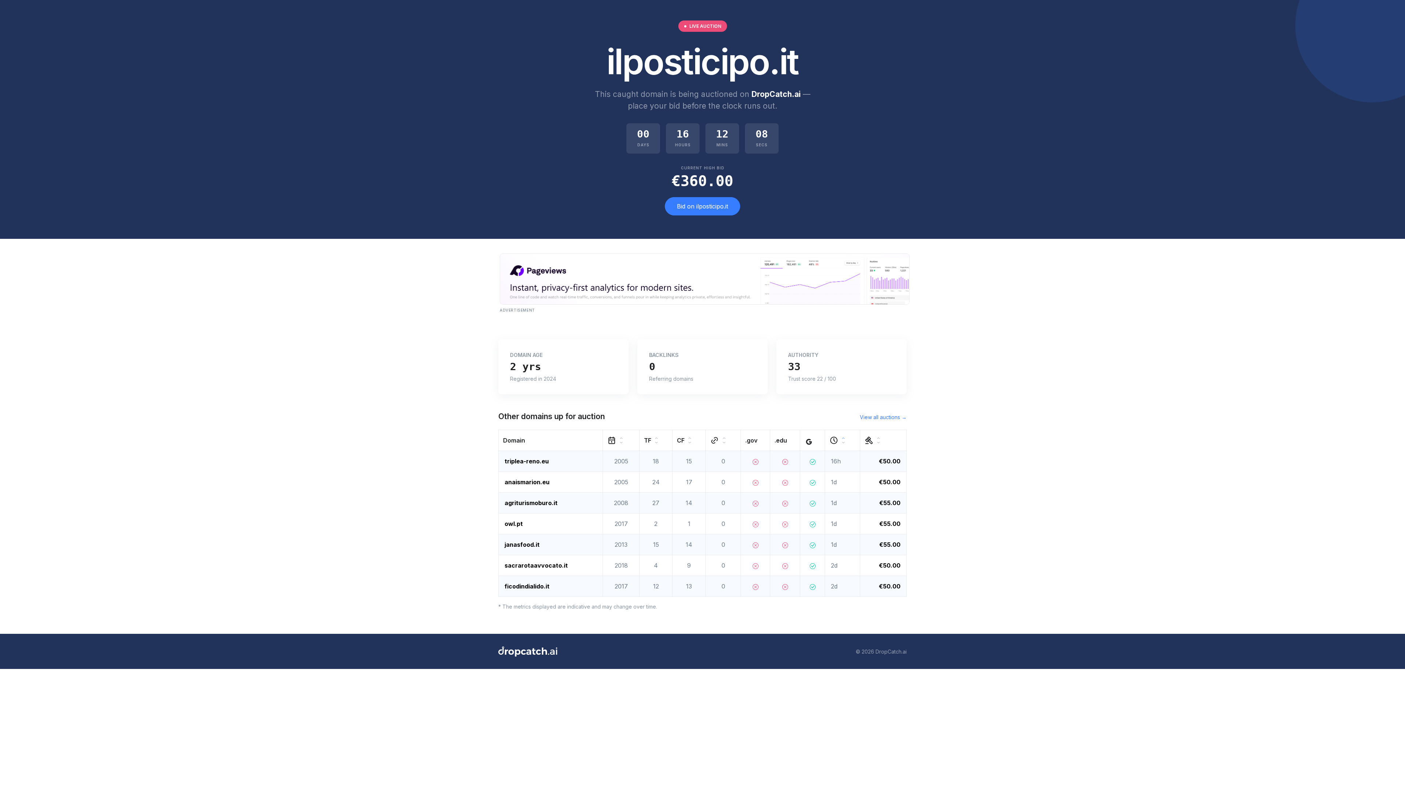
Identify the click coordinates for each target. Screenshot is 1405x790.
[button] (551, 440)
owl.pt (514, 523)
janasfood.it (522, 544)
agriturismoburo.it (531, 503)
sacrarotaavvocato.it (536, 565)
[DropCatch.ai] (527, 651)
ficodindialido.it (527, 586)
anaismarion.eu (527, 482)
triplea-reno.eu (527, 461)
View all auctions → (883, 417)
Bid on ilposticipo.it (702, 206)
